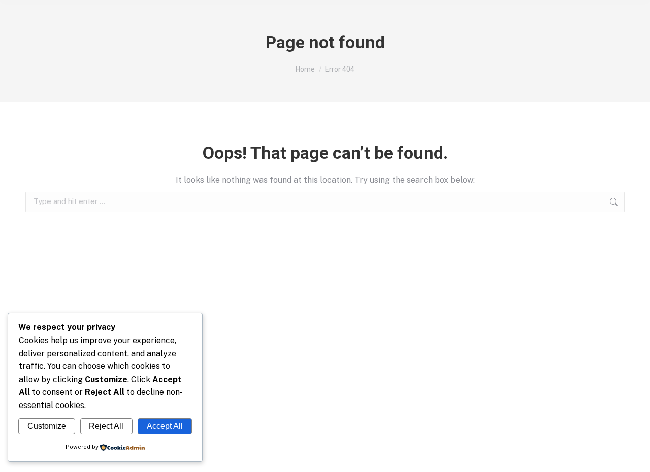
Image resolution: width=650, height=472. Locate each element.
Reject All (106, 426)
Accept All (165, 426)
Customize (46, 426)
